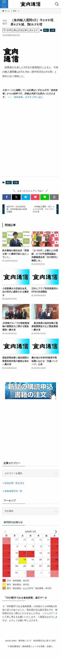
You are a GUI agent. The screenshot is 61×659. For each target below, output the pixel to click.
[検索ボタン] (57, 4)
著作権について (25, 641)
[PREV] (5, 531)
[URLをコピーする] (54, 197)
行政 (52, 30)
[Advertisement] (30, 137)
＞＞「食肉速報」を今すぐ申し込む (25, 97)
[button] (6, 197)
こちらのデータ (49, 613)
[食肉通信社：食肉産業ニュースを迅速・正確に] (30, 4)
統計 (46, 30)
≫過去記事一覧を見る (13, 483)
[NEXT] (55, 531)
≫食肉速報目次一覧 (12, 491)
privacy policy (11, 641)
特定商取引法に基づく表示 (44, 641)
